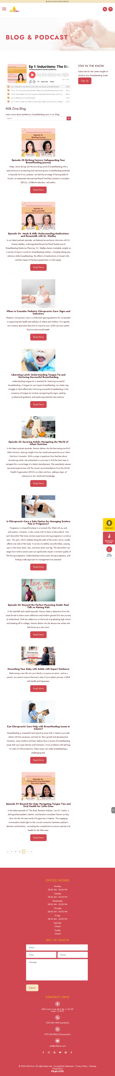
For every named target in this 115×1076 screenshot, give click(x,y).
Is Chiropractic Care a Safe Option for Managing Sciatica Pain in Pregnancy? (38, 522)
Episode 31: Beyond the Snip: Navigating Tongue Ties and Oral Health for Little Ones (38, 805)
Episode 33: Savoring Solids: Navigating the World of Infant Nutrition (38, 443)
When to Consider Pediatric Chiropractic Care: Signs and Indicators (38, 312)
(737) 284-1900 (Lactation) (57, 1022)
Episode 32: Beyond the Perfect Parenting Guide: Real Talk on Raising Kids (38, 606)
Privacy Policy (81, 1066)
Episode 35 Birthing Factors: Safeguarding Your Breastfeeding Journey (38, 161)
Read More (38, 189)
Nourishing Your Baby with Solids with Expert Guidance (38, 669)
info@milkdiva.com (57, 1046)
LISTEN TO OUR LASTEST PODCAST (58, 2)
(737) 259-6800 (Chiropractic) (57, 1034)
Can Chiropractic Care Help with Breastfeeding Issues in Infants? (38, 728)
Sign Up (84, 80)
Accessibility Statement (64, 1066)
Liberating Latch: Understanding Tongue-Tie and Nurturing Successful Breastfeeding (38, 376)
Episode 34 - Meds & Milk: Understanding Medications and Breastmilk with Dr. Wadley (38, 235)
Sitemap (92, 1066)
